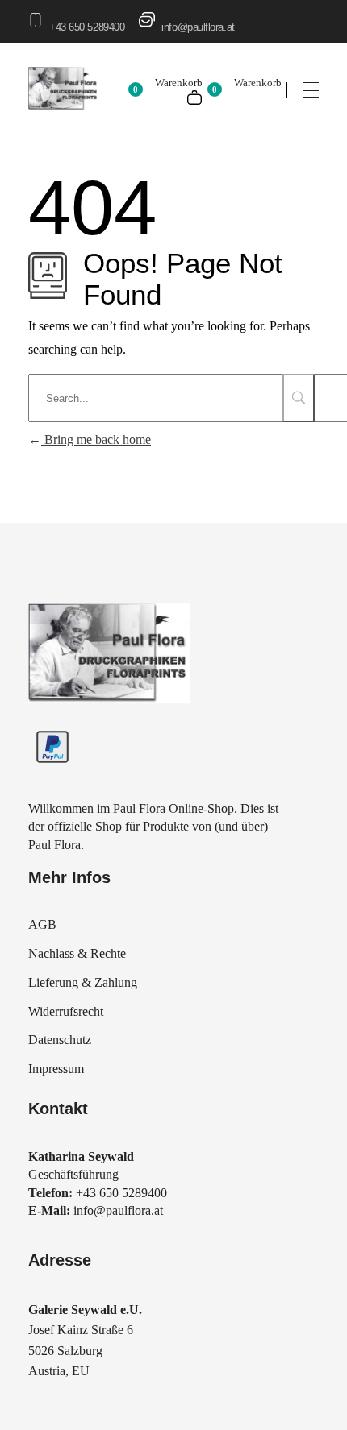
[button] (29, 1401)
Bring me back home (96, 439)
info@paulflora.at (197, 27)
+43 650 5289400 (86, 27)
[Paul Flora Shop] (109, 655)
